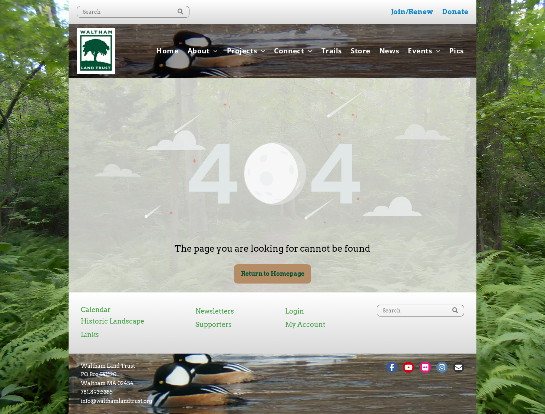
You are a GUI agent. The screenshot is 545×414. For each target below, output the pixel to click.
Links (90, 334)
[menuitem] (167, 51)
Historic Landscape (112, 321)
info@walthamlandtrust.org (116, 401)
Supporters (213, 324)
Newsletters (214, 311)
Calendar (95, 310)
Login (294, 311)
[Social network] (391, 368)
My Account (305, 324)
